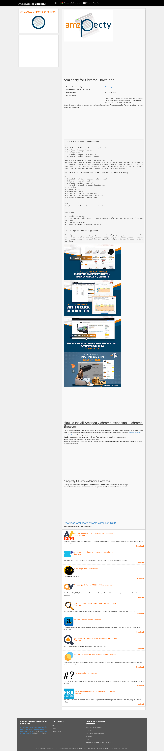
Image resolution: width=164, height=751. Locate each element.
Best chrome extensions (94, 727)
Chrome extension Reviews (95, 733)
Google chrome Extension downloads (59, 748)
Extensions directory (27, 731)
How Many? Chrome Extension (85, 673)
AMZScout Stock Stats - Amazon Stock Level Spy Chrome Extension (95, 639)
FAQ (87, 739)
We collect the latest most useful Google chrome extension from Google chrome (33, 728)
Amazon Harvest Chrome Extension (87, 620)
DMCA (54, 728)
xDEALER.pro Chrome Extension (86, 568)
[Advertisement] (38, 50)
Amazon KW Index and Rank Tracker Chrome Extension (95, 655)
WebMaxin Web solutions (119, 748)
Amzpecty (108, 87)
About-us (55, 725)
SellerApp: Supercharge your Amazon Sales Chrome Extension (93, 553)
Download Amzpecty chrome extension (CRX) (90, 523)
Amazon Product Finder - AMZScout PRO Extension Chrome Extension (93, 534)
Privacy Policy (56, 731)
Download (140, 546)
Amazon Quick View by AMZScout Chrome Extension (94, 585)
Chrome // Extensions (71, 3)
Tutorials (89, 730)
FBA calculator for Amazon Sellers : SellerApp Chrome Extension (94, 692)
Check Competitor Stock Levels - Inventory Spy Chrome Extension (95, 604)
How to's (89, 736)
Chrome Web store (93, 3)
